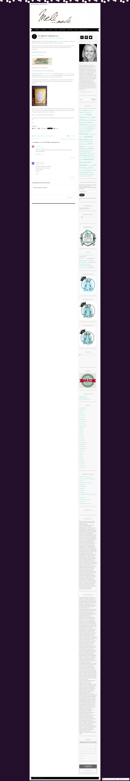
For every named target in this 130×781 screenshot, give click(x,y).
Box (80, 122)
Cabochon (84, 122)
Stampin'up (88, 159)
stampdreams (82, 488)
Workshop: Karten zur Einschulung (67, 139)
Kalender (86, 144)
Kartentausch (87, 146)
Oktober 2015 (82, 446)
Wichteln (89, 174)
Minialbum (91, 148)
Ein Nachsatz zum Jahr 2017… (85, 255)
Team (85, 168)
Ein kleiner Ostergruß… (83, 267)
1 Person (41, 154)
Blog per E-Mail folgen (88, 182)
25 (85, 753)
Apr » (83, 758)
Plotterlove (81, 480)
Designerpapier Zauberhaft (46, 75)
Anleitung (81, 112)
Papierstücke (87, 152)
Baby (87, 112)
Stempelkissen (90, 165)
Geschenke (69, 29)
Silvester (81, 159)
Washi (94, 170)
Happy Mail (86, 141)
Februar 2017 (82, 415)
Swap (80, 167)
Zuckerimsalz (82, 484)
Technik (92, 168)
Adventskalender (83, 108)
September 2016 (82, 425)
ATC (85, 112)
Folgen (82, 194)
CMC (92, 124)
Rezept (90, 153)
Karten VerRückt (82, 486)
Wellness (91, 172)
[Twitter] (90, 37)
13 (90, 748)
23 (80, 753)
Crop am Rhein (82, 126)
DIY (94, 126)
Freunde (81, 132)
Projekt (88, 153)
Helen (59, 41)
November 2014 (82, 467)
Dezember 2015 (82, 442)
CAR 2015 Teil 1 (35, 139)
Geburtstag (83, 134)
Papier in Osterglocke (67, 73)
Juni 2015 (81, 454)
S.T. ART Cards (82, 497)
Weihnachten (84, 172)
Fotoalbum (89, 130)
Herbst (90, 141)
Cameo (89, 122)
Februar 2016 (82, 438)
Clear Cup (88, 124)
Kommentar (70, 197)
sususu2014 (38, 146)
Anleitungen (62, 29)
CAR (93, 122)
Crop (94, 124)
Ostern (52, 135)
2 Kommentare (72, 135)
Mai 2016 (81, 433)
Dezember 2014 (82, 465)
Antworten (73, 157)
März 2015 (81, 459)
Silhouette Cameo (92, 157)
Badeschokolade (82, 114)
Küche (76, 29)
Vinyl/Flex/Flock (83, 29)
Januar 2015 (81, 463)
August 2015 (81, 450)
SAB (94, 153)
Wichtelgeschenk (83, 174)
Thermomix (81, 170)
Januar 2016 (81, 440)
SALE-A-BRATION (84, 155)
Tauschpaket (81, 168)
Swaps (84, 167)
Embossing (81, 130)
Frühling (86, 131)
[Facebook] (82, 37)
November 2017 (82, 409)
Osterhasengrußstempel (48, 73)
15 (95, 748)
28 (93, 753)
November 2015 (82, 444)
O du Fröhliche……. (83, 258)
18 (85, 751)
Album (85, 110)
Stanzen (87, 162)
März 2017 (81, 413)
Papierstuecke (82, 501)
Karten (50, 29)
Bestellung (86, 117)
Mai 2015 (81, 456)
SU (94, 165)
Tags (86, 167)
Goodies (90, 139)
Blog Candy (88, 120)
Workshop (81, 176)
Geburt (89, 131)
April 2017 (81, 411)
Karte (46, 135)
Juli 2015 (81, 452)
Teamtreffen (89, 168)
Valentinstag (87, 170)
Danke (91, 126)
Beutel (91, 117)
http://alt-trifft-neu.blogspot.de (38, 55)
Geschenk (88, 136)
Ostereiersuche (90, 150)
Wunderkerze (85, 176)
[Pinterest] (86, 37)
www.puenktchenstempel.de (85, 499)
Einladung (81, 128)
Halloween (81, 141)
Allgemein (36, 29)
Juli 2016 (81, 429)
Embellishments (91, 128)
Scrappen (85, 157)
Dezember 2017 (82, 408)
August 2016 (81, 427)
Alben (55, 29)
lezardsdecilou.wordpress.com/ (85, 476)
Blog (39, 135)
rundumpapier (82, 492)
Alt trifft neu (35, 135)
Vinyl (92, 170)
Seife (88, 157)
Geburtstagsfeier (91, 134)
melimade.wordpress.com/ (84, 503)
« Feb (80, 758)
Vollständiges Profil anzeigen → (85, 91)
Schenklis (91, 155)
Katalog (91, 146)
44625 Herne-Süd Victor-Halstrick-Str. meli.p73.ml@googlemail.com (85, 398)
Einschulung (85, 128)
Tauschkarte (91, 167)
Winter (93, 174)
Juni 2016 (81, 431)
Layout (85, 148)
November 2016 (82, 421)
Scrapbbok (81, 157)
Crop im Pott (87, 126)
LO (87, 148)
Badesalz (90, 112)
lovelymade (81, 490)
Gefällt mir (88, 510)
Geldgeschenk (81, 137)
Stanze (81, 162)
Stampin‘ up (44, 29)
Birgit (57, 41)
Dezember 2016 (82, 419)
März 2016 (81, 436)
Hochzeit (81, 144)
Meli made (61, 38)
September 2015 (82, 448)
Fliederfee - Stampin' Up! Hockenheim (87, 478)
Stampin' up (54, 38)
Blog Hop (93, 120)
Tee (94, 168)
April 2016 (81, 434)
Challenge (42, 135)
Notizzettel (85, 150)
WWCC (90, 176)
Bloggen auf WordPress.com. (38, 778)
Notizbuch (81, 150)
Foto (85, 130)
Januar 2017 (81, 417)
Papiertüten (82, 154)
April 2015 (81, 458)
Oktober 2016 (82, 423)
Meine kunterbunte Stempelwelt (85, 482)
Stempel (83, 165)
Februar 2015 (82, 461)
